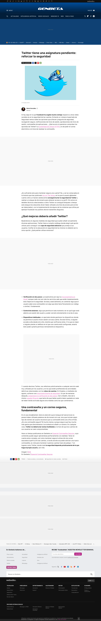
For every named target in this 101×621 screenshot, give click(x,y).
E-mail (41, 63)
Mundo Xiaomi (10, 596)
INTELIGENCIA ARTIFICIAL (28, 16)
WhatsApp (24, 563)
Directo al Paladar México (50, 607)
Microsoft (28, 42)
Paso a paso (10, 554)
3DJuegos (22, 588)
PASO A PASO (69, 16)
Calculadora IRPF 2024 (64, 544)
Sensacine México (37, 606)
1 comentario (27, 63)
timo (38, 560)
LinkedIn (78, 566)
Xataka (8, 588)
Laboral (24, 560)
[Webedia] (11, 580)
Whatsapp (41, 42)
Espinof (34, 590)
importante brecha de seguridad (48, 393)
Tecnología (80, 42)
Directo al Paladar (50, 588)
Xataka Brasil (10, 609)
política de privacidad (73, 557)
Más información (62, 619)
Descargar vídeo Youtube (50, 544)
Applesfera (9, 592)
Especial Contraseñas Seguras (63, 433)
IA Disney (27, 544)
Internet (74, 42)
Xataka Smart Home (11, 594)
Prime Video (49, 42)
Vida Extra (22, 590)
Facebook (91, 16)
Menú (11, 10)
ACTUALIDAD (15, 16)
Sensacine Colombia (35, 609)
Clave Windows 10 (37, 544)
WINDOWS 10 (55, 16)
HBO (56, 42)
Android (35, 42)
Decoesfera (74, 590)
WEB (62, 16)
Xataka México (10, 606)
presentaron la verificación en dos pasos (42, 396)
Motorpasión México (62, 607)
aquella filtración (33, 398)
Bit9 (29, 452)
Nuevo (90, 10)
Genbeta (50, 8)
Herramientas (10, 557)
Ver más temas (11, 567)
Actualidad (24, 554)
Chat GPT (20, 544)
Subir (90, 580)
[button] (32, 108)
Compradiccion (75, 592)
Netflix (8, 563)
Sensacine (35, 588)
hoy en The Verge (48, 195)
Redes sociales (10, 560)
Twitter (85, 16)
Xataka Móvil (10, 590)
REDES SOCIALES (43, 16)
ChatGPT (21, 42)
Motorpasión (62, 588)
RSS (71, 566)
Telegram (94, 16)
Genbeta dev (40, 557)
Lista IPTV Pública (77, 544)
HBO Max (61, 42)
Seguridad (24, 557)
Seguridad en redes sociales (53, 459)
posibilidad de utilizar (49, 127)
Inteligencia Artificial (42, 563)
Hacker (68, 42)
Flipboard (88, 16)
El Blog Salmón (88, 588)
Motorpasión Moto (63, 590)
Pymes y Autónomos (87, 591)
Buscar (91, 574)
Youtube (64, 566)
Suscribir (78, 554)
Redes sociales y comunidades (35, 459)
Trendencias (74, 588)
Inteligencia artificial (42, 554)
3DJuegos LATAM (24, 606)
